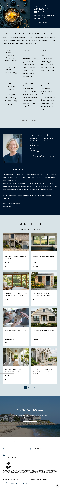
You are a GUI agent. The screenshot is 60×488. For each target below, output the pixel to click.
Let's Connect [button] (30, 423)
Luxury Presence (13, 479)
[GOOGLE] (44, 156)
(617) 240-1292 (33, 140)
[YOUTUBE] (40, 156)
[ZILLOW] (37, 156)
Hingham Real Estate (42, 22)
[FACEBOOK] (31, 156)
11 (34, 387)
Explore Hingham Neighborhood (30, 120)
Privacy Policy (43, 479)
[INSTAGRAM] (50, 156)
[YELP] (47, 156)
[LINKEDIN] (34, 156)
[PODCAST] (53, 156)
